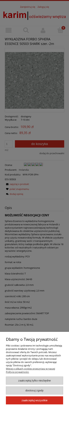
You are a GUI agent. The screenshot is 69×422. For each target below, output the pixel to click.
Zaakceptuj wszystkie (34, 400)
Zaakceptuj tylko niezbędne (34, 380)
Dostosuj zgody (34, 390)
